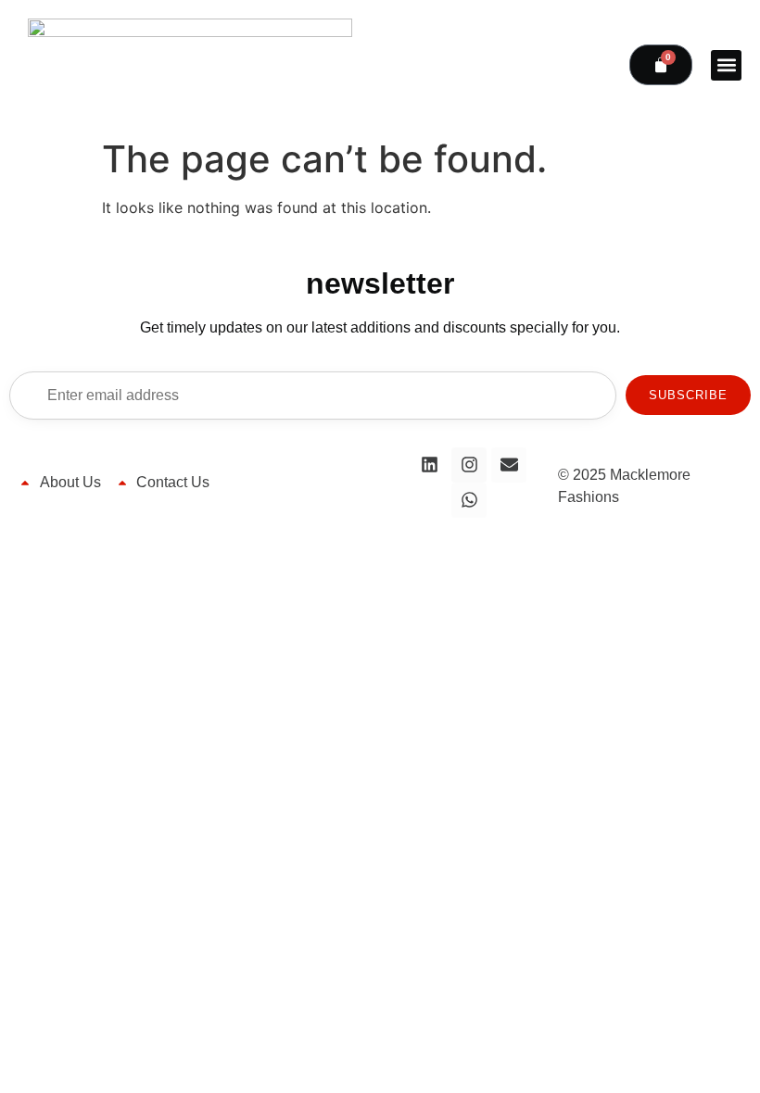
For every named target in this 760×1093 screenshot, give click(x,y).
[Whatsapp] (469, 500)
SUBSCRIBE (688, 395)
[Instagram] (469, 465)
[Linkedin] (429, 465)
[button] (726, 65)
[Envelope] (508, 465)
